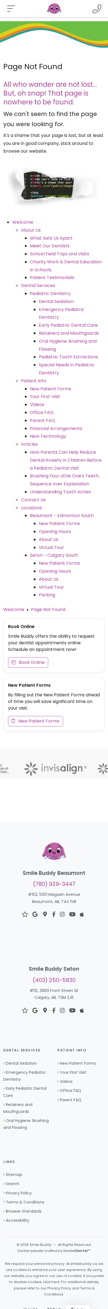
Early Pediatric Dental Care (68, 325)
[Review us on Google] (35, 914)
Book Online (30, 662)
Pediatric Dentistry (50, 293)
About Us (31, 230)
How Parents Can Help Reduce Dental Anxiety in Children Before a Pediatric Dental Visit (66, 460)
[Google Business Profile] (45, 914)
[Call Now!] (97, 8)
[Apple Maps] (82, 914)
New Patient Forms (50, 389)
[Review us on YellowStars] (25, 914)
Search (12, 1183)
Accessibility (17, 1220)
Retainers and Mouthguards (69, 333)
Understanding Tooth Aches (60, 492)
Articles (29, 444)
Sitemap (14, 1174)
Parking (47, 595)
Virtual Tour (51, 547)
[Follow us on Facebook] (54, 914)
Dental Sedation (56, 301)
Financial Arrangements (56, 428)
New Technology (48, 436)
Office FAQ (41, 412)
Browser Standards (24, 1211)
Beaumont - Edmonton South (62, 515)
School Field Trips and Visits (59, 254)
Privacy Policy (19, 1193)
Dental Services (38, 285)
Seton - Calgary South (54, 555)
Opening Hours (55, 531)
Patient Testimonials (52, 277)
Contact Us (33, 500)
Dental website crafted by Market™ (54, 1250)
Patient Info (33, 381)
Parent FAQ (42, 420)
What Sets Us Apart (51, 238)
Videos (37, 404)
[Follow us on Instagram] (62, 914)
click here (51, 1282)
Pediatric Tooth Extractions (68, 357)
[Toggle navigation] (11, 8)
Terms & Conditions (25, 1202)
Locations (31, 508)
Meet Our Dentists (50, 246)
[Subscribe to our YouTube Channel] (72, 914)
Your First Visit (45, 396)
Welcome (22, 222)
